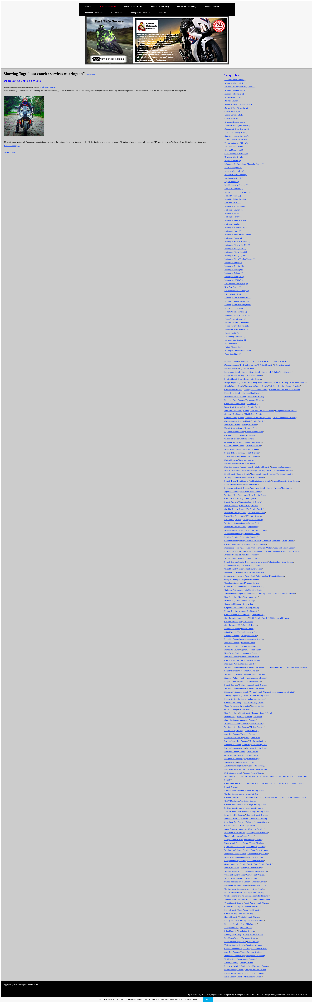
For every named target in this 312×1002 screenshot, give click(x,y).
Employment (253, 527)
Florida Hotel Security (253, 414)
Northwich (261, 548)
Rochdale (235, 551)
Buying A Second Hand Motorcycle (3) (239, 104)
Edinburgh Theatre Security (284, 548)
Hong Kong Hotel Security (258, 382)
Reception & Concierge (233, 759)
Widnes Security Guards (233, 878)
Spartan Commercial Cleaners (284, 418)
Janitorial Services (247, 439)
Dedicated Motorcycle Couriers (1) (237, 125)
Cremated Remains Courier (234, 404)
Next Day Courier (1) (232, 287)
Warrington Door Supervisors (235, 495)
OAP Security (252, 404)
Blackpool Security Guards (256, 748)
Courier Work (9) (231, 118)
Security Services (252, 453)
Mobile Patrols (243, 586)
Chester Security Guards (254, 790)
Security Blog (248, 604)
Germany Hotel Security (252, 393)
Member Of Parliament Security (236, 885)
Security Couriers (246, 963)
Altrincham (266, 541)
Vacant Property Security (234, 534)
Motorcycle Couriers (48, 87)
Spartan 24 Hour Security (234, 453)
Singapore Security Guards (256, 815)
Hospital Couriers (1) (232, 161)
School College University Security (238, 899)
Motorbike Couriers (231, 467)
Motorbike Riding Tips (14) (235, 199)
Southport (276, 551)
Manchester (236, 544)
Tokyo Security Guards (257, 804)
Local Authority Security (233, 731)
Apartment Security (246, 530)
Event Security (230, 474)
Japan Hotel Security (260, 896)
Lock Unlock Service (248, 365)
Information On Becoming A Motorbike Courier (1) (244, 164)
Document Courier (231, 365)
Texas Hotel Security (254, 375)
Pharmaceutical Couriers (246, 959)
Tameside (238, 555)
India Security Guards (262, 593)
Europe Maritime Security (234, 375)
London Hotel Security (258, 818)
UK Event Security (255, 857)
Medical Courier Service (249, 657)
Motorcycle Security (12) (234, 266)
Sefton (268, 551)
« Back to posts (9, 152)
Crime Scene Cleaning (259, 850)
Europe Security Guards (233, 840)
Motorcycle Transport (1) (234, 277)
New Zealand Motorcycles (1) (236, 284)
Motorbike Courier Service (234, 639)
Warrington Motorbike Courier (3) (237, 350)
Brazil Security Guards (262, 864)
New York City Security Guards (236, 411)
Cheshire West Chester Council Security (284, 390)
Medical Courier (93, 13)
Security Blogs (230, 481)
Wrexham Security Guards (234, 875)
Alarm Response (230, 829)
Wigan (234, 558)
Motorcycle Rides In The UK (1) (237, 245)
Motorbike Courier (231, 361)
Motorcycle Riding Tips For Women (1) (239, 259)
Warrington (228, 674)
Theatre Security (250, 878)
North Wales (244, 576)
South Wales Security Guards (285, 783)
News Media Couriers (258, 885)
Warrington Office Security (251, 868)
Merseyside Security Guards (235, 854)
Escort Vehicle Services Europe (236, 843)
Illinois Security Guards (254, 421)
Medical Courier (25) (232, 196)
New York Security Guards (248, 755)
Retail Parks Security (232, 938)
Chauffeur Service (259, 882)
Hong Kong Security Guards (235, 382)
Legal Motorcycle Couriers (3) (236, 185)
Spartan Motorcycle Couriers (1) (236, 326)
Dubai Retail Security (232, 407)
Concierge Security (231, 660)
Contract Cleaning (293, 386)
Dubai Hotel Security (255, 477)
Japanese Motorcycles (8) (234, 171)
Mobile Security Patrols (233, 892)
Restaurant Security (249, 938)
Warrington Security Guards (235, 477)
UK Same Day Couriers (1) (235, 340)
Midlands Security (294, 667)
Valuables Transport (250, 449)
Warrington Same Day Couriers (236, 723)
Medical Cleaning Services (249, 583)
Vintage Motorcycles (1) (233, 347)
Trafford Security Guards (259, 695)
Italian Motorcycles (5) (233, 168)
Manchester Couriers (257, 741)
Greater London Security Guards (237, 949)
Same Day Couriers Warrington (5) (237, 305)
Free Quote (258, 717)
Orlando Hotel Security (233, 442)
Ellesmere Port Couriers (233, 738)
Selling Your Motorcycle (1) (235, 319)
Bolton (284, 541)
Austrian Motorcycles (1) (234, 94)
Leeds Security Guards (259, 797)
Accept (208, 999)
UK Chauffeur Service (253, 590)
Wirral (249, 558)
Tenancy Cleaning (231, 963)
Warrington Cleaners (248, 801)
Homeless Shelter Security (234, 956)
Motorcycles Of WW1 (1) (234, 280)
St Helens (234, 681)
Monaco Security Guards (256, 685)
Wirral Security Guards (255, 875)
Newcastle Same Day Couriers (236, 818)
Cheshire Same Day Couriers (235, 804)
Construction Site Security (234, 783)
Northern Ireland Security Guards (258, 418)
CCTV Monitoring (231, 801)
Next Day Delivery (160, 6)
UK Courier (116, 13)
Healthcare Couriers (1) (233, 157)
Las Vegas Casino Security (257, 769)
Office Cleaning (279, 667)
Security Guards (247, 467)
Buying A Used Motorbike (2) (236, 108)
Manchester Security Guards (235, 513)
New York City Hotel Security (262, 411)
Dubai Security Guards (257, 495)
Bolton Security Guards (233, 773)
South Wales (255, 576)
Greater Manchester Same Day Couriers (239, 825)
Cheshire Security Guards (234, 509)
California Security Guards (260, 481)
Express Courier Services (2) (235, 139)
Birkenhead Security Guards (256, 871)
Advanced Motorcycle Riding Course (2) (240, 87)
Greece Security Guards (254, 973)
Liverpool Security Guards (234, 748)
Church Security (258, 615)
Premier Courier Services (22, 80)
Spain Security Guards (262, 470)
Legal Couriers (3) (231, 182)
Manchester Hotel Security (250, 491)
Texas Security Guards (253, 569)
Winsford (241, 558)
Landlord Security (231, 537)
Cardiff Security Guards (233, 569)
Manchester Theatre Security (284, 593)
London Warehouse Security (281, 474)
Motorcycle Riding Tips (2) (234, 255)
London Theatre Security (234, 973)
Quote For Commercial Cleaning (237, 706)
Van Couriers (248, 622)
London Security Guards (253, 773)
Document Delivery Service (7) (236, 129)
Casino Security (230, 586)
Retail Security (252, 752)
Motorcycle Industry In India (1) (236, 220)
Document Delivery (187, 6)
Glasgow (227, 579)
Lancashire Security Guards (235, 942)
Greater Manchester (257, 572)
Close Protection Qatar (233, 622)
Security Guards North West (250, 541)
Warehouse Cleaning (254, 945)
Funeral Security (230, 611)
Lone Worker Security (246, 762)
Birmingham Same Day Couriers (237, 745)
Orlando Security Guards (234, 386)
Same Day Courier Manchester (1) (237, 298)
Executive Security (246, 913)
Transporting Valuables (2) (234, 336)
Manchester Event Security (234, 833)
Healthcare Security (231, 776)
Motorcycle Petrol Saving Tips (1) (237, 234)
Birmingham (229, 572)
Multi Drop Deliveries (261, 899)
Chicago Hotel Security (233, 390)
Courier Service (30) (232, 111)
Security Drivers (230, 593)
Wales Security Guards (254, 432)
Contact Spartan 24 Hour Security (237, 615)
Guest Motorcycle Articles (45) (236, 154)
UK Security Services (255, 861)
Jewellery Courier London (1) (235, 175)
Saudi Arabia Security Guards (256, 903)
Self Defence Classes (256, 920)
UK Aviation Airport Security (280, 372)
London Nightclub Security (262, 713)
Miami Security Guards (251, 407)
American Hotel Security (248, 611)
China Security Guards (254, 808)
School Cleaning (256, 843)
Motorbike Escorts (247, 664)
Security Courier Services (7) (235, 312)
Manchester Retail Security (234, 769)
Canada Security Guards (251, 565)
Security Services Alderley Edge (236, 562)
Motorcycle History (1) (233, 217)
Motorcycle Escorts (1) (233, 213)
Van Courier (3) (230, 343)
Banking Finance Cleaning (253, 934)
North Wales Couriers (232, 449)
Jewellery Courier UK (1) (234, 178)
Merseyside (240, 548)
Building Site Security (232, 934)
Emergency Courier (140, 13)
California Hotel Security (234, 414)
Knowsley (246, 544)
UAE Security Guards (256, 513)
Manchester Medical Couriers (235, 966)
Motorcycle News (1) (232, 231)
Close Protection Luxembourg (236, 618)
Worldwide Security (252, 534)
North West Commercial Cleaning (253, 678)
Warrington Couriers (249, 636)
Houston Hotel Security (253, 442)
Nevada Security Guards (259, 692)
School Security (230, 632)
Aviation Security (246, 470)
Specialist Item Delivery (233, 379)
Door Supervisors (231, 470)
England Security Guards (234, 432)
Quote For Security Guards (253, 702)
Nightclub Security (231, 491)
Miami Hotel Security (282, 361)
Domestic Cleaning (276, 576)
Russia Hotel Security (252, 379)
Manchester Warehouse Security (251, 829)
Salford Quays (258, 551)
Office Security (230, 755)
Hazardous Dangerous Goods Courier (239, 836)
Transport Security (231, 928)
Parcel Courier (212, 6)
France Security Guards (255, 847)
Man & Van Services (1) (233, 189)
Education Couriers (253, 446)
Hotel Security (229, 600)
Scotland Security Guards (234, 418)
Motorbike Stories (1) (232, 203)
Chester (227, 544)
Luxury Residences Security (235, 920)
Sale (250, 551)
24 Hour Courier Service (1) (235, 80)
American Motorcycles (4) (234, 90)
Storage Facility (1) (231, 333)
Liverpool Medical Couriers (255, 970)
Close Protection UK (232, 625)
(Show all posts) (90, 74)
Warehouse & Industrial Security (236, 850)
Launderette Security (232, 565)
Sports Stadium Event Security (250, 906)
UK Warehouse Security (282, 470)
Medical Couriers (231, 368)
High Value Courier (246, 368)
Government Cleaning (254, 400)
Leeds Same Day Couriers (234, 815)
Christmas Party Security (233, 498)
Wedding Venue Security (234, 871)
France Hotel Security (232, 393)
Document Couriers (276, 797)
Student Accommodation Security (237, 882)
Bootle (291, 541)
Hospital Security (231, 530)
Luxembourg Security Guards (235, 372)
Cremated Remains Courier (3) (236, 122)
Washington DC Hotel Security (256, 390)
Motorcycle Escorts (249, 625)
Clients (271, 776)
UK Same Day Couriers (248, 671)
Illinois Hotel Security (256, 397)
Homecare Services (251, 428)
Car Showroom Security (233, 889)
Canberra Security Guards (234, 446)
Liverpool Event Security (254, 889)
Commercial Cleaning (248, 537)
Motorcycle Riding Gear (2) (235, 249)
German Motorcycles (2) (233, 150)
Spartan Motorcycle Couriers (235, 456)
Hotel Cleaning (253, 942)
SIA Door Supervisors (232, 520)
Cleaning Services (254, 523)
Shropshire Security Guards (235, 861)
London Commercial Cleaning (282, 692)
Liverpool (256, 558)
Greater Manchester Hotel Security (237, 896)
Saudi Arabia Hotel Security (249, 910)
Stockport (229, 555)
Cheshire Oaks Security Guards (236, 797)
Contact (162, 13)
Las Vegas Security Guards (258, 811)
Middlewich (250, 548)
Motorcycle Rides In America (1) (237, 241)
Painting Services (257, 706)
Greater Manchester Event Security (285, 481)
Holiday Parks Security (290, 551)
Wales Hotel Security (298, 382)
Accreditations (262, 776)
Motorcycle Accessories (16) (235, 206)
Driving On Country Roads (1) (236, 132)
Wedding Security (252, 607)
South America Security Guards (236, 488)
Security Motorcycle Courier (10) (237, 315)
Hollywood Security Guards (235, 397)
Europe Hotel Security (284, 776)
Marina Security (230, 910)
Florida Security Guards (258, 618)
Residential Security (232, 629)
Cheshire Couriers (231, 435)
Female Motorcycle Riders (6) (236, 143)
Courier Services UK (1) (233, 115)
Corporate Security (253, 783)
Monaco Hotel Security (279, 382)
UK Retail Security (262, 467)
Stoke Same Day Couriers (234, 822)
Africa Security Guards (253, 977)
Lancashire (261, 544)
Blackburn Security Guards (234, 752)
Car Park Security (251, 731)
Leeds (226, 576)
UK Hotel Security (265, 365)
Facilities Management (282, 488)
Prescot (227, 551)
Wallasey (254, 555)
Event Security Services (233, 484)
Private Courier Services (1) (235, 294)
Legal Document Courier (258, 966)
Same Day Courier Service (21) (236, 301)
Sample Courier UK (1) (233, 308)
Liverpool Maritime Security (286, 411)
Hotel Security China (259, 745)
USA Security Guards (254, 509)
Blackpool (276, 541)
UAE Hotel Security (265, 361)
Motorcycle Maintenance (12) (235, 227)
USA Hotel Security (253, 516)
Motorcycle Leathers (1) (233, 224)
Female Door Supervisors (234, 516)
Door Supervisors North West (235, 597)
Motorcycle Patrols (231, 664)
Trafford (246, 555)
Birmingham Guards (252, 738)
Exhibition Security (231, 924)
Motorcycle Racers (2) (233, 238)
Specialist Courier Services (234, 847)
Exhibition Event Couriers (234, 400)
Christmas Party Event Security (281, 562)
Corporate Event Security (234, 607)
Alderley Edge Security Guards (236, 695)
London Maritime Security (281, 467)
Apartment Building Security (235, 766)
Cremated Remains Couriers (296, 797)
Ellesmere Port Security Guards (236, 692)
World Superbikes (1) (232, 354)
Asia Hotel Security (276, 386)
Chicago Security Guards (234, 421)
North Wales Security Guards (235, 857)
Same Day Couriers (247, 361)
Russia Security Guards (233, 977)
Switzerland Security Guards (257, 822)
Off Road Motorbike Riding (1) (236, 291)
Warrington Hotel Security (253, 520)
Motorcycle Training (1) (233, 273)
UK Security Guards (259, 949)
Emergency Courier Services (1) (236, 136)
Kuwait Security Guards (233, 428)
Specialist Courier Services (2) (236, 329)
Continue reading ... (12, 146)
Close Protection (230, 583)
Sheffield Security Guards (234, 808)
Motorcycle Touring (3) (233, 270)
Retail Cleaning (246, 928)
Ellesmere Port (253, 579)
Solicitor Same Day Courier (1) (236, 322)
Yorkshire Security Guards (234, 945)
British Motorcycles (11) (233, 97)
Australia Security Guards (249, 917)
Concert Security (230, 913)
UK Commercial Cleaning (279, 618)
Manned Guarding (248, 776)
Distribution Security (246, 931)
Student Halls (261, 530)
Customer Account (248, 734)
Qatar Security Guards (253, 840)
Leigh (253, 544)
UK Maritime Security (282, 365)
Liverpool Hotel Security (255, 956)
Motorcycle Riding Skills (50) (235, 252)
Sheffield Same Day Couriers (235, 811)
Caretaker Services (231, 439)
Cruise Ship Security (249, 924)
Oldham (269, 548)
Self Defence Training (245, 600)
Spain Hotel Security (256, 766)
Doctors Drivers (247, 629)
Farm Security (253, 456)
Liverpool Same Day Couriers (236, 741)
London (265, 576)
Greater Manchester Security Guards (238, 864)
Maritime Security (257, 586)
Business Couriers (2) (232, 101)
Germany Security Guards (258, 854)
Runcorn (243, 551)
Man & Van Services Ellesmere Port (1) (239, 192)
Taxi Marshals (229, 959)
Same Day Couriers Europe (257, 833)
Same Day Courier (133, 6)
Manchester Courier (247, 435)
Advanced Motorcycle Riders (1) (237, 83)
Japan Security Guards (259, 474)
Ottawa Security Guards (258, 372)
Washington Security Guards (261, 488)
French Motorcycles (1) (233, 146)
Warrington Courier (249, 425)
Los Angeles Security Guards (256, 386)
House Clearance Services (251, 952)
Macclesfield (229, 548)
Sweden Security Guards (234, 970)
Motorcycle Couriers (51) (234, 210)
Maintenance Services (256, 699)
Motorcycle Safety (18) (233, 263)
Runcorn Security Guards (234, 790)
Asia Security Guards (254, 639)
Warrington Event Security (254, 892)
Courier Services (107, 6)
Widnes (227, 558)
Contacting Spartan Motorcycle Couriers (239, 720)
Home (88, 6)
